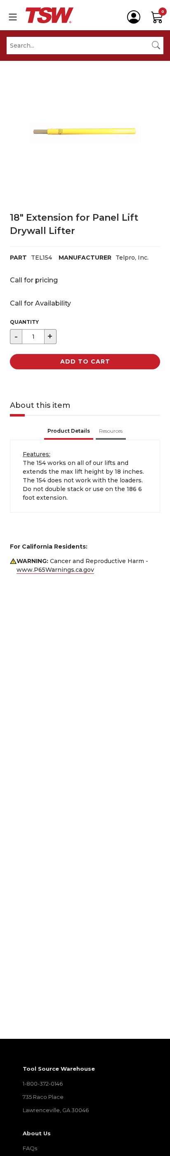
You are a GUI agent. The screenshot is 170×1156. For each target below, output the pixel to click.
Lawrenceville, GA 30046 (56, 1110)
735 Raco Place (43, 1096)
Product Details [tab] (68, 431)
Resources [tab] (111, 431)
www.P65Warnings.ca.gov (55, 569)
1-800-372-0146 (43, 1083)
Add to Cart (85, 361)
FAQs (30, 1148)
